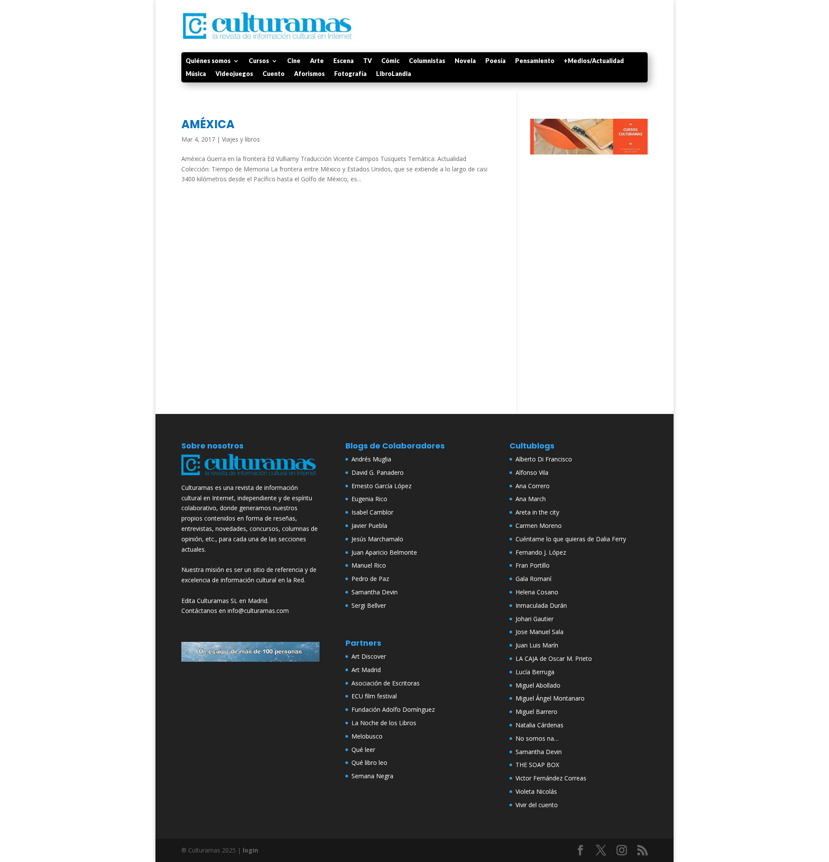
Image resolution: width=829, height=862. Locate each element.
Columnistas (427, 61)
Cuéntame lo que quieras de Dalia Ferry (571, 539)
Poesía (495, 61)
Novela (465, 61)
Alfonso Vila (532, 472)
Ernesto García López (381, 486)
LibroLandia (393, 74)
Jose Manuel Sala (539, 632)
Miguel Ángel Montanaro (550, 698)
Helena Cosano (537, 592)
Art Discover (368, 656)
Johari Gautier (535, 619)
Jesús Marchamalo (377, 539)
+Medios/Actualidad (594, 61)
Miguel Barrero (536, 711)
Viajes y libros (241, 139)
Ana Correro (533, 486)
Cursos (259, 61)
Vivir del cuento (537, 805)
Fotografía (350, 74)
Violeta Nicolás (536, 791)
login (250, 850)
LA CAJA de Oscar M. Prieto (554, 658)
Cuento (274, 74)
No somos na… (537, 738)
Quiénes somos (208, 61)
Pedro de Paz (370, 579)
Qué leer (363, 749)
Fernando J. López (541, 552)
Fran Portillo (533, 565)
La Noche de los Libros (383, 723)
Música (196, 74)
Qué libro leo (369, 762)
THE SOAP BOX (537, 765)
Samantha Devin (374, 592)
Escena (343, 61)
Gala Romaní (533, 579)
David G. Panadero (377, 472)
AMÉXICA (207, 124)
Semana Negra (372, 776)
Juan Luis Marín (537, 645)
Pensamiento (534, 61)
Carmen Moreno (539, 525)
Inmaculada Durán (541, 605)
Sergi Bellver (368, 605)
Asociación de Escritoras (385, 683)
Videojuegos (234, 74)
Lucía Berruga (535, 672)
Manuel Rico (368, 565)
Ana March (531, 499)
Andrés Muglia (371, 459)
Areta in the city (537, 512)
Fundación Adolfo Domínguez (393, 709)
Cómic (390, 61)
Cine (294, 61)
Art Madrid (366, 670)
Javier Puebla (369, 525)
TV (367, 61)
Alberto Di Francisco (544, 459)
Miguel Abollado (538, 685)
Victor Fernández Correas (551, 778)
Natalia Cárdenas (539, 725)
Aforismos (309, 74)
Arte (317, 61)
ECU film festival (374, 696)
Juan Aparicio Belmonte (384, 552)
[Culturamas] (250, 477)
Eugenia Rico (369, 499)
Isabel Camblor (372, 512)
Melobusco (367, 736)
